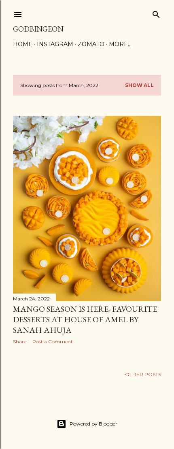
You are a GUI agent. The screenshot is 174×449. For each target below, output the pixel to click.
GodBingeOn (38, 29)
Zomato (91, 44)
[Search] (156, 13)
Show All (139, 85)
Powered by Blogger (93, 424)
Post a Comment (52, 341)
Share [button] (19, 341)
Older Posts (143, 374)
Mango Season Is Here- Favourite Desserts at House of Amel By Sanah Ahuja (85, 319)
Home (22, 44)
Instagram (55, 44)
